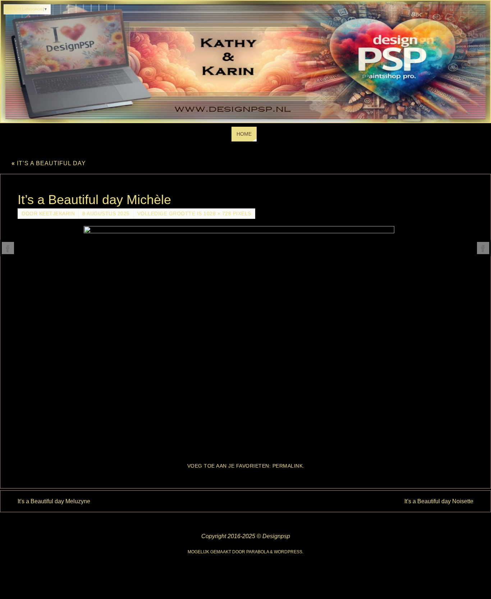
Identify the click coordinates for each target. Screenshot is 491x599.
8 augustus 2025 (106, 213)
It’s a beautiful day (49, 163)
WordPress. (288, 551)
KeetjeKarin (57, 213)
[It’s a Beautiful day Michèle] (245, 340)
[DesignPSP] (8, 248)
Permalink (287, 466)
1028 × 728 (217, 213)
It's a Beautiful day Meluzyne (54, 501)
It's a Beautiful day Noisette (438, 501)
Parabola (257, 551)
